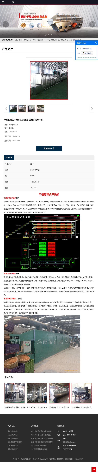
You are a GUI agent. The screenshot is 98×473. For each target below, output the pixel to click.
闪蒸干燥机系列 (13, 446)
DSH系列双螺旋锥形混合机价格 (42, 438)
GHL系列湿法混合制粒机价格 (41, 431)
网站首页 (18, 40)
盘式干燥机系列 (13, 438)
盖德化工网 (69, 459)
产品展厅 (27, 40)
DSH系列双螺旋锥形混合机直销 (42, 442)
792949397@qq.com (69, 442)
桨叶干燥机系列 (13, 431)
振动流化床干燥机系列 (15, 442)
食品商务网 (79, 459)
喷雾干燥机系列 (13, 449)
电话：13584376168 (69, 435)
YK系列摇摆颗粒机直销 (39, 449)
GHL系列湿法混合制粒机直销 (41, 435)
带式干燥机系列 (39, 40)
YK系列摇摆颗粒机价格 (39, 446)
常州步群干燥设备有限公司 (22, 459)
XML (54, 459)
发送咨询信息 (49, 148)
